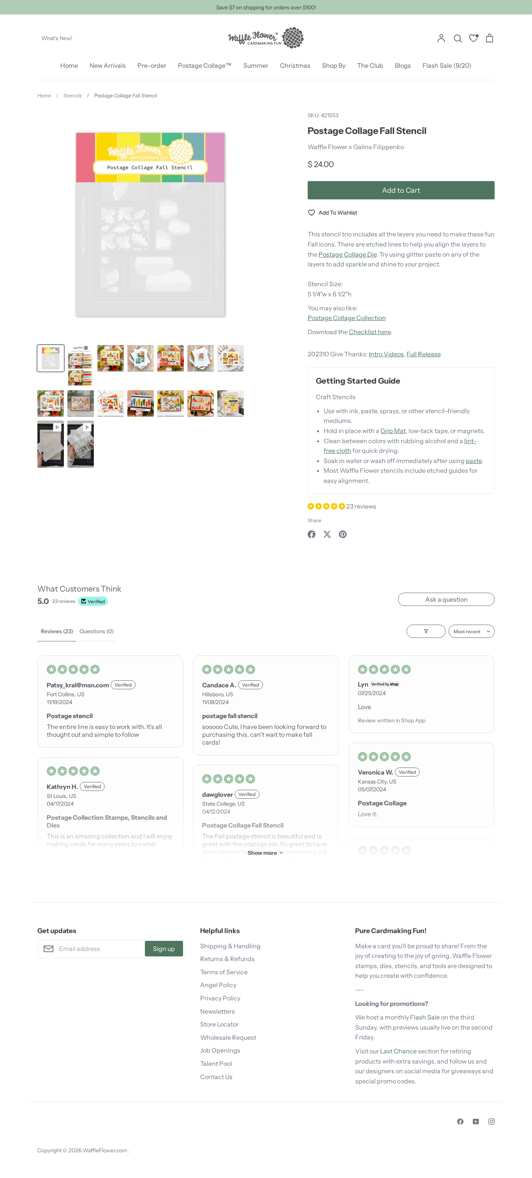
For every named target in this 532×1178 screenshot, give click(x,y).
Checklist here (370, 332)
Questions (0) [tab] (96, 631)
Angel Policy (218, 985)
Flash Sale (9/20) (447, 65)
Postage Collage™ (205, 65)
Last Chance (398, 1051)
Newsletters (217, 1011)
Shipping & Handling (230, 946)
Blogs (403, 65)
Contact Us (216, 1077)
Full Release (424, 354)
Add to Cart (401, 190)
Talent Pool (216, 1063)
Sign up (164, 949)
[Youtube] (476, 1121)
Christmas (295, 65)
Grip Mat (393, 431)
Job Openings (220, 1050)
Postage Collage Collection (347, 318)
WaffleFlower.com (106, 1150)
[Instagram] (491, 1121)
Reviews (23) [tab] (57, 631)
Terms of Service (224, 972)
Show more (262, 852)
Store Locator (219, 1024)
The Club (370, 65)
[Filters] (426, 631)
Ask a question (446, 599)
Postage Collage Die (348, 254)
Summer (255, 65)
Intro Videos (386, 354)
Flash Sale (425, 1017)
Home (69, 65)
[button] (327, 506)
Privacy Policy (220, 998)
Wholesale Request (228, 1037)
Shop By (333, 65)
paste (474, 461)
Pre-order (151, 65)
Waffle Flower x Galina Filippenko (356, 147)
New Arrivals (108, 65)
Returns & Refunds (227, 959)
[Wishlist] (474, 39)
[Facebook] (460, 1121)
